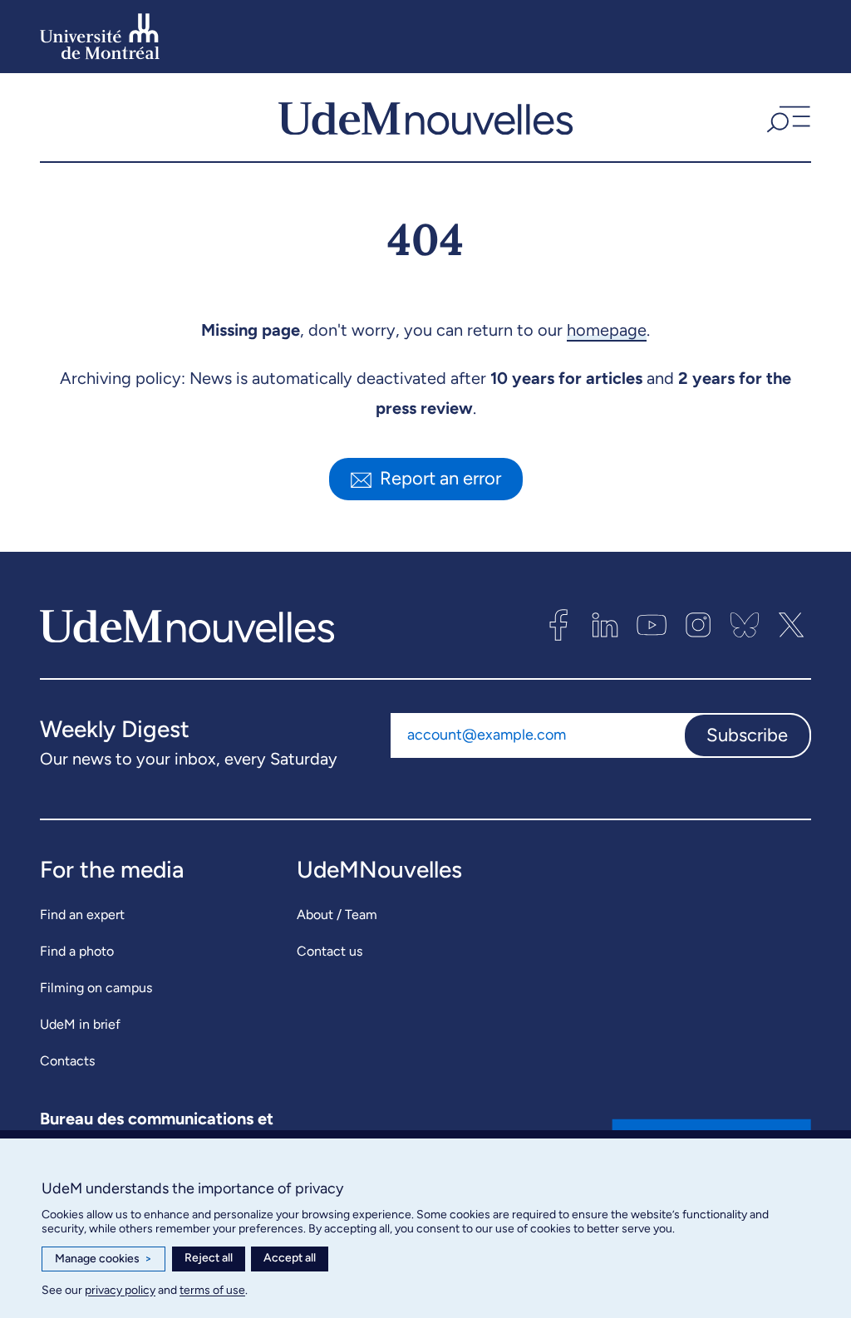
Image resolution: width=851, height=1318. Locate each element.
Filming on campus (96, 988)
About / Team (337, 914)
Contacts (67, 1061)
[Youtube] (651, 625)
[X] (791, 625)
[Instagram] (698, 625)
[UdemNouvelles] (425, 117)
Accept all (289, 1258)
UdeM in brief (80, 1024)
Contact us (329, 951)
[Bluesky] (745, 625)
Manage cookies (103, 1259)
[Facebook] (558, 625)
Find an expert (82, 914)
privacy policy (120, 1290)
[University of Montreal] (100, 36)
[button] (786, 117)
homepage (607, 330)
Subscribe (747, 735)
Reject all (208, 1258)
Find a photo (77, 951)
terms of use (212, 1290)
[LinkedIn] (605, 625)
